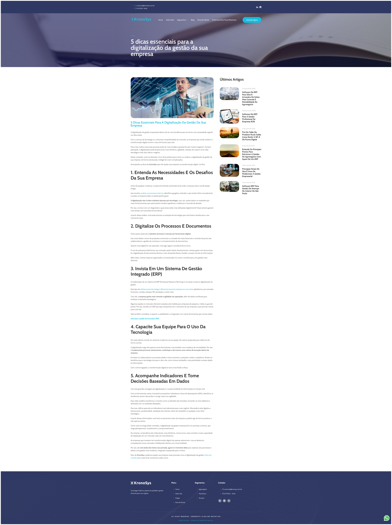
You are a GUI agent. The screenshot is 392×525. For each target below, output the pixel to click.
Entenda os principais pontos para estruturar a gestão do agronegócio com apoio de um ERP (251, 154)
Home (160, 20)
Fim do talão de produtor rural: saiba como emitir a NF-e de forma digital (251, 136)
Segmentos (181, 20)
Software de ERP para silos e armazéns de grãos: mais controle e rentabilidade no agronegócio (251, 98)
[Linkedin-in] (220, 500)
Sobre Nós (170, 20)
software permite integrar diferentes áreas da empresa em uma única (166, 289)
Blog (192, 20)
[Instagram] (229, 500)
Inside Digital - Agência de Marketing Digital (196, 520)
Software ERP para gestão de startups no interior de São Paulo (250, 190)
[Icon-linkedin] (257, 7)
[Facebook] (224, 500)
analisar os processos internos (151, 193)
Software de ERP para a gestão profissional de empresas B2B (249, 118)
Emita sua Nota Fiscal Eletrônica (224, 20)
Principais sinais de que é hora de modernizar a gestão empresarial (251, 172)
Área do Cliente (203, 20)
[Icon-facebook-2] (260, 7)
